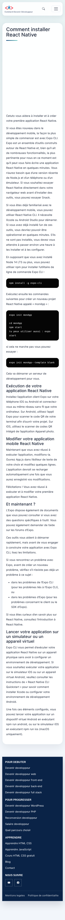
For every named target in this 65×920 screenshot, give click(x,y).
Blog (8, 861)
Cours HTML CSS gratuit (20, 855)
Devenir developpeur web (20, 774)
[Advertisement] (32, 77)
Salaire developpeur (17, 824)
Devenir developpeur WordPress (24, 805)
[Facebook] (18, 882)
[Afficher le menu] (56, 9)
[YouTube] (8, 882)
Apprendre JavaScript (18, 849)
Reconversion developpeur (21, 817)
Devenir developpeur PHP (20, 811)
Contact (10, 867)
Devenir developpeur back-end (23, 786)
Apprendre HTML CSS (18, 843)
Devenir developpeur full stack (23, 792)
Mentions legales (15, 895)
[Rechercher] (43, 9)
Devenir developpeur (17, 767)
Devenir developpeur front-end (23, 780)
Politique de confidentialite (43, 895)
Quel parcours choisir (18, 830)
